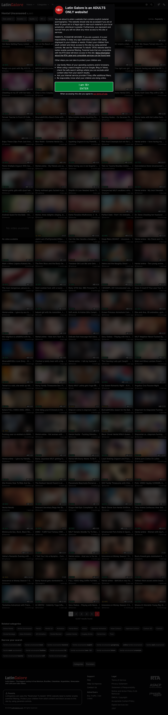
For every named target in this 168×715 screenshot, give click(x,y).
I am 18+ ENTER (84, 86)
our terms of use (100, 94)
